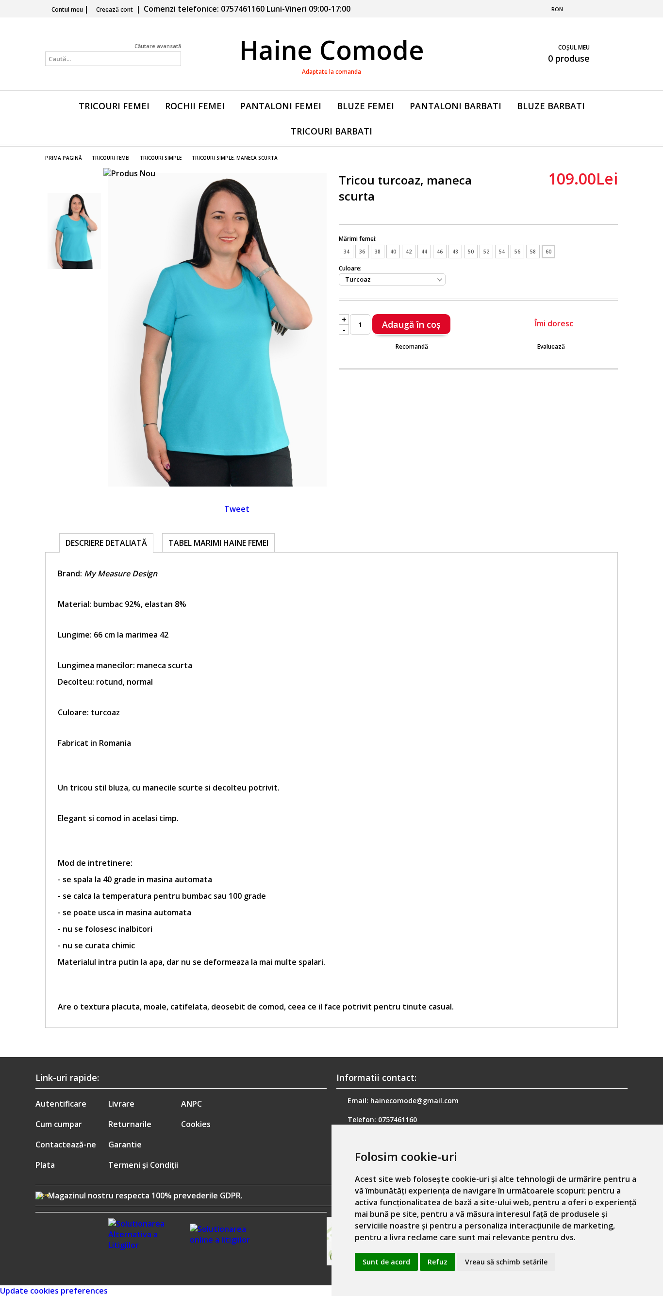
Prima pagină (63, 157)
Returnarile (129, 1124)
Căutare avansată (157, 46)
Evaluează (551, 346)
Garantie (125, 1144)
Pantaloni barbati (455, 106)
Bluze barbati (551, 106)
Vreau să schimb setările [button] (506, 1261)
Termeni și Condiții (143, 1165)
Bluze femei (365, 106)
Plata (45, 1165)
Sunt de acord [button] (386, 1261)
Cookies (196, 1124)
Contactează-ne (65, 1144)
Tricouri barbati (331, 131)
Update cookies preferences (54, 1290)
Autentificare (60, 1103)
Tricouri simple (161, 157)
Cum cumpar (58, 1124)
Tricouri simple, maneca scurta (235, 157)
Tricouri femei (114, 106)
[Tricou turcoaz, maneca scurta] (217, 483)
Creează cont (114, 9)
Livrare (121, 1103)
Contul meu (67, 9)
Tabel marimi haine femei (218, 543)
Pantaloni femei (280, 106)
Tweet (236, 509)
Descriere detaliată (106, 543)
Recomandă (412, 346)
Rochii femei (195, 106)
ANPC (191, 1103)
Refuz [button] (438, 1261)
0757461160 (397, 1119)
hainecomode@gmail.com (414, 1100)
